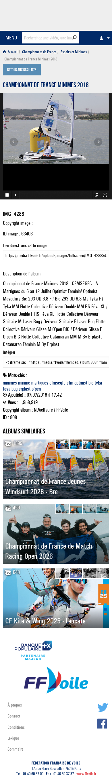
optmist (80, 383)
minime (24, 383)
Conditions (16, 727)
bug (14, 389)
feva (6, 389)
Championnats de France (39, 52)
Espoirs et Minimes (74, 52)
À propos (14, 705)
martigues (39, 383)
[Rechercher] (74, 37)
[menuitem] (103, 38)
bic (90, 383)
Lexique (13, 738)
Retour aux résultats (21, 70)
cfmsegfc (57, 383)
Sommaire (15, 749)
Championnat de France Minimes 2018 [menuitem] (30, 59)
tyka (98, 383)
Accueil (12, 52)
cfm (70, 383)
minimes (10, 383)
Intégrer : (10, 352)
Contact (13, 716)
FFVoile (82, 14)
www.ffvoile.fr (86, 773)
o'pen (36, 389)
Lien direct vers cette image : (26, 245)
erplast (24, 389)
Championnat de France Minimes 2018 (46, 85)
